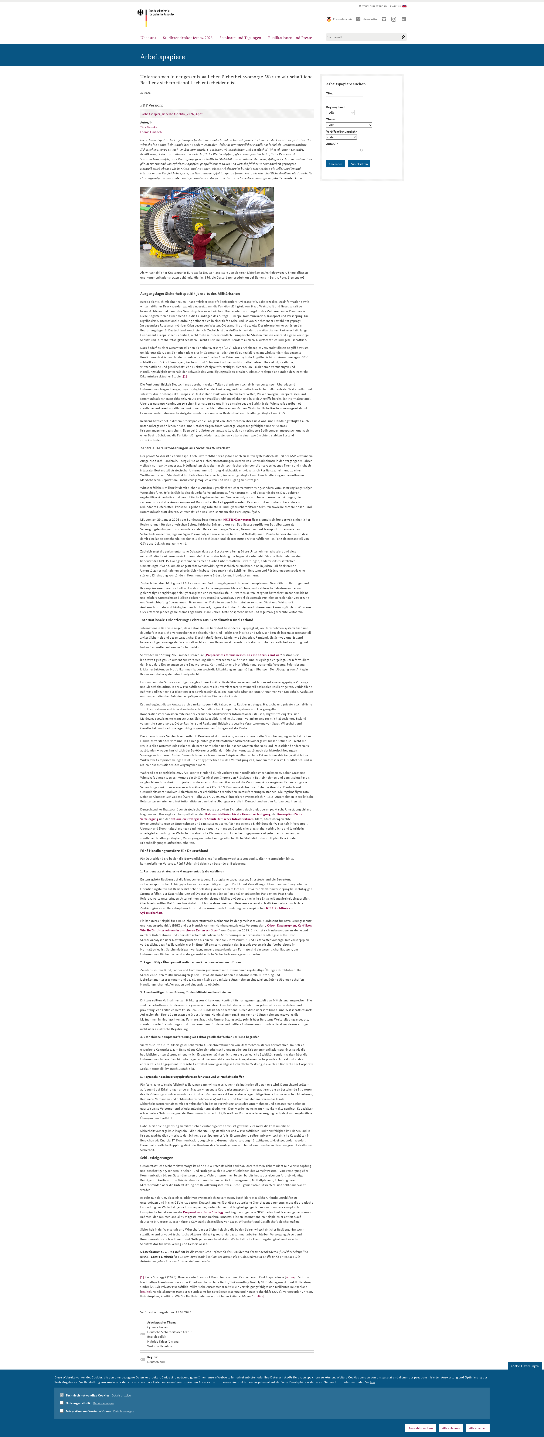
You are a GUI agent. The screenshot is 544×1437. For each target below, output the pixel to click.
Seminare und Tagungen (240, 37)
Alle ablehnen (451, 1428)
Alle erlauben (477, 1428)
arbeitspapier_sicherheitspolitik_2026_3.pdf (172, 114)
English (395, 6)
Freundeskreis (342, 19)
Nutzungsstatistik (78, 1403)
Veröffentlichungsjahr (341, 131)
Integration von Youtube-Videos (88, 1411)
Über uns (148, 37)
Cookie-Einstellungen (525, 1366)
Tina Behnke (148, 127)
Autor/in (332, 144)
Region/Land (335, 107)
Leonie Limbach (151, 132)
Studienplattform (374, 6)
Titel (329, 93)
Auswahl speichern (420, 1428)
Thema (331, 119)
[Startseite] (155, 18)
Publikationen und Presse (290, 37)
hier (372, 1382)
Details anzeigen (122, 1395)
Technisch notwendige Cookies (87, 1395)
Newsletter (370, 19)
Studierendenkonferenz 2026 (188, 37)
